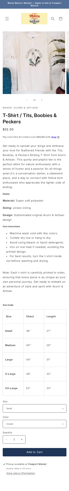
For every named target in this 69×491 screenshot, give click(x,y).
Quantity (7, 432)
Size (5, 401)
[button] (7, 19)
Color (6, 417)
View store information (20, 473)
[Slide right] (41, 100)
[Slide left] (27, 100)
